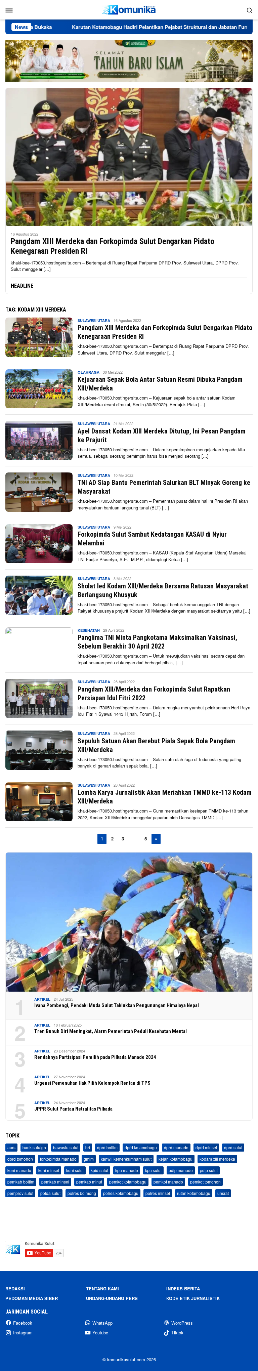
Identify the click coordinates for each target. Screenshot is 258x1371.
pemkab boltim (20, 1182)
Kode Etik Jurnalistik (193, 1298)
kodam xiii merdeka (217, 1159)
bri (87, 1147)
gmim (89, 1159)
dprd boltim (107, 1147)
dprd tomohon (20, 1159)
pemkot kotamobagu (127, 1182)
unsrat (223, 1193)
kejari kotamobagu (175, 1159)
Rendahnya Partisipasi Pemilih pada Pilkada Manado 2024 (95, 1057)
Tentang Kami (102, 1288)
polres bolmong (82, 1193)
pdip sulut (209, 1170)
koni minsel (48, 1170)
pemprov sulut (20, 1193)
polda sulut (50, 1193)
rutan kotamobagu (193, 1193)
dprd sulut (233, 1147)
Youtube (100, 1332)
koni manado (19, 1170)
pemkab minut (89, 1182)
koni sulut (75, 1170)
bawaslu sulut (65, 1147)
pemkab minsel (55, 1182)
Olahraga (88, 372)
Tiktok (177, 1332)
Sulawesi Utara (94, 320)
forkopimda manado (58, 1159)
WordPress (182, 1323)
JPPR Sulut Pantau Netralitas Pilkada (73, 1109)
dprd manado (176, 1147)
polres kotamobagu (120, 1193)
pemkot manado (168, 1182)
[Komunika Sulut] (128, 9)
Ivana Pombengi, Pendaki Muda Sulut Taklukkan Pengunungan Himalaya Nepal (116, 1005)
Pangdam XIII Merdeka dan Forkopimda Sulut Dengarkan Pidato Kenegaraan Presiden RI (112, 246)
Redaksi (15, 1288)
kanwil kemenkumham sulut (126, 1159)
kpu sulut (153, 1170)
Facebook (22, 1323)
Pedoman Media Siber (31, 1298)
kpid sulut (99, 1170)
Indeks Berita (183, 1288)
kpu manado (126, 1170)
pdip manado (181, 1170)
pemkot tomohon (205, 1182)
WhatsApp (102, 1323)
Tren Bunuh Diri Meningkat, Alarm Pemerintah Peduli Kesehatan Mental (110, 1031)
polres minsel (157, 1193)
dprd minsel (206, 1147)
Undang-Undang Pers (112, 1298)
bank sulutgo (34, 1147)
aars (11, 1147)
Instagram (23, 1332)
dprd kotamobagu (141, 1147)
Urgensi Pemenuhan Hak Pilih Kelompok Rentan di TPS (92, 1083)
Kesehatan (89, 630)
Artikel (42, 999)
